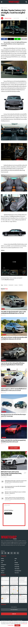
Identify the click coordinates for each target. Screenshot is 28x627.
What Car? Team (8, 18)
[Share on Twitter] (11, 39)
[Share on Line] (17, 39)
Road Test (17, 564)
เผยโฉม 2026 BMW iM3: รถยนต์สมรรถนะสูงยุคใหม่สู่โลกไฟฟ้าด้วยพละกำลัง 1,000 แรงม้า (13, 441)
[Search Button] (26, 2)
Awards (2, 560)
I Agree (17, 625)
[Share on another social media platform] (24, 39)
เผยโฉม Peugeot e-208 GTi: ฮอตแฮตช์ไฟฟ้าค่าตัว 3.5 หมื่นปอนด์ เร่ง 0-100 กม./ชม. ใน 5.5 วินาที (14, 389)
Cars (3, 308)
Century (5, 285)
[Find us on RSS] (18, 553)
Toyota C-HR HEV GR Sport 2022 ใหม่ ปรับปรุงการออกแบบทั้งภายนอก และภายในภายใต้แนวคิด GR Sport (15, 498)
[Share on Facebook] (4, 39)
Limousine (11, 285)
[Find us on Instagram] (11, 553)
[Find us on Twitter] (5, 553)
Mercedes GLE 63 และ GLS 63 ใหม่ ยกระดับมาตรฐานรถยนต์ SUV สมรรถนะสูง (13, 415)
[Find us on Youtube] (8, 553)
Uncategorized (18, 570)
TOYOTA (20, 285)
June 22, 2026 (4, 340)
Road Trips (17, 566)
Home (2, 7)
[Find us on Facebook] (2, 553)
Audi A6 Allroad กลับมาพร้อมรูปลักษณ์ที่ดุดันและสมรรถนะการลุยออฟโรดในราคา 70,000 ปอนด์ (12, 364)
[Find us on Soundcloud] (14, 553)
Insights (2, 570)
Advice (2, 558)
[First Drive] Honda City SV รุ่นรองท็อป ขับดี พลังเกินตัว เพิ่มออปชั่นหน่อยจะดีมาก (15, 487)
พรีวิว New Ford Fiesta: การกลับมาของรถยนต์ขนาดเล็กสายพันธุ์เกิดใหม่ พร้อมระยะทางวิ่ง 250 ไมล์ (14, 338)
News (16, 558)
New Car (5, 7)
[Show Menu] (1, 2)
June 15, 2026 (4, 443)
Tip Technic (17, 568)
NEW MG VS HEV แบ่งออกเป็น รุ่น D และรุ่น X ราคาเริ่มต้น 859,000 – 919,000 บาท (15, 492)
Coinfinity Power (19, 620)
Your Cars (17, 572)
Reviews (16, 562)
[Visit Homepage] (14, 2)
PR (15, 560)
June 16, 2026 (4, 366)
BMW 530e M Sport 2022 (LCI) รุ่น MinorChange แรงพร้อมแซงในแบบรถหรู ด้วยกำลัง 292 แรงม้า (11, 473)
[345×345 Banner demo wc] (14, 514)
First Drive (3, 568)
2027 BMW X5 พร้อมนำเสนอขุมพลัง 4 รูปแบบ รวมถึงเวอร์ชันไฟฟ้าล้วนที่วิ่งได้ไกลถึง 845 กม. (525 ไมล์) (13, 312)
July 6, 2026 (3, 315)
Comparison (3, 564)
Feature (2, 566)
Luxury (16, 285)
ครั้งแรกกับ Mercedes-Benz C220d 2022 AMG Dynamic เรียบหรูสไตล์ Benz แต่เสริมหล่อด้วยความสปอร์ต (16, 481)
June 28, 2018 (16, 18)
